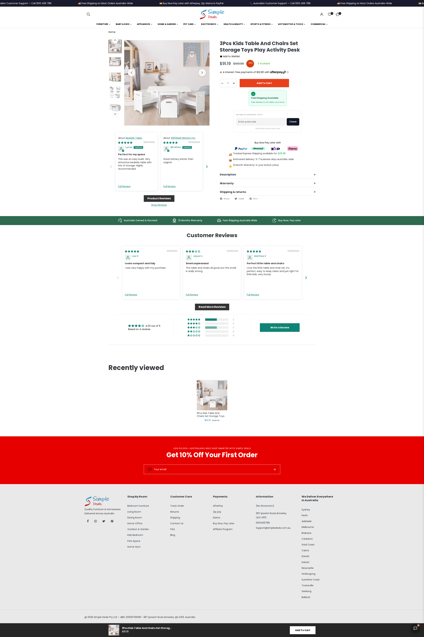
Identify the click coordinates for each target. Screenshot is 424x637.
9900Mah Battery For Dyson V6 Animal (179, 139)
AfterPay (218, 505)
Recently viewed (136, 367)
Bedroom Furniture (138, 505)
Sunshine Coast (311, 579)
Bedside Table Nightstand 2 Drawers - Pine (134, 139)
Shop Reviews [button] (159, 205)
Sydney (306, 509)
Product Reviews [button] (159, 198)
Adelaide (307, 521)
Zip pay (217, 511)
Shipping (175, 517)
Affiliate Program (223, 529)
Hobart (305, 562)
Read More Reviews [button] (212, 307)
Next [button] (202, 72)
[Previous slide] (111, 166)
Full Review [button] (124, 186)
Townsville (307, 585)
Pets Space (133, 541)
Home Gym (134, 546)
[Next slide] (207, 166)
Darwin (305, 556)
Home (111, 32)
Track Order (177, 505)
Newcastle (308, 568)
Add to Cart (302, 630)
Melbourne (308, 527)
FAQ (172, 529)
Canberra (307, 538)
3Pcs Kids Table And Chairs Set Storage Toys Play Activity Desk (210, 415)
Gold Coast (308, 544)
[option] (167, 83)
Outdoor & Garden (138, 529)
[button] (88, 14)
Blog (172, 535)
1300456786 (263, 522)
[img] (125, 142)
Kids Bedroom (135, 535)
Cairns (305, 550)
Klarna (216, 517)
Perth (305, 515)
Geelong (306, 591)
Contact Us (176, 523)
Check (293, 121)
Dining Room (134, 517)
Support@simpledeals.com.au (273, 528)
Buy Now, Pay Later (223, 523)
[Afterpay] (258, 148)
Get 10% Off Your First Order (212, 455)
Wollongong (308, 573)
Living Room (134, 511)
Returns (174, 511)
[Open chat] (415, 628)
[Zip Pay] (275, 148)
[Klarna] (292, 148)
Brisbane (306, 533)
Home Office (134, 523)
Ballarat (306, 597)
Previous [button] (131, 72)
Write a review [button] (279, 327)
